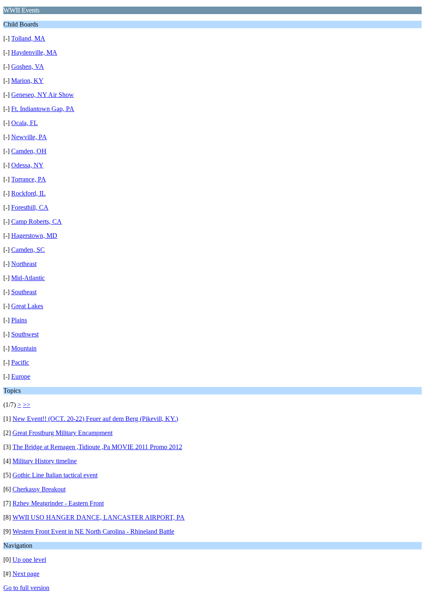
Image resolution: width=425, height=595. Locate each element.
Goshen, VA (27, 66)
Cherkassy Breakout (39, 489)
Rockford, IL (28, 193)
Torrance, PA (28, 179)
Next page (25, 573)
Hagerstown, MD (34, 235)
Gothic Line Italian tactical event (55, 475)
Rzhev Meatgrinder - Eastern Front (58, 503)
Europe (20, 376)
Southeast (24, 291)
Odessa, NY (27, 165)
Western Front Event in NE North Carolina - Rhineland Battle (93, 531)
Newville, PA (29, 136)
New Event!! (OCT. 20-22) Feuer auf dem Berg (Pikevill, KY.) (95, 418)
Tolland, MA (28, 38)
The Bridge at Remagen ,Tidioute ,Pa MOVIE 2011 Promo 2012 (97, 446)
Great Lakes (27, 306)
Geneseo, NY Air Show (42, 94)
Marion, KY (27, 80)
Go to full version (26, 587)
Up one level (29, 559)
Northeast (24, 263)
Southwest (25, 334)
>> (26, 404)
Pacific (20, 362)
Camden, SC (28, 249)
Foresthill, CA (30, 207)
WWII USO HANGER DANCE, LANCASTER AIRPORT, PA (98, 517)
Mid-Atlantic (28, 277)
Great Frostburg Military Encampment (62, 432)
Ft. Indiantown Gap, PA (42, 108)
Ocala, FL (24, 122)
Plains (19, 320)
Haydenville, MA (34, 52)
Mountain (24, 348)
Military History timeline (44, 460)
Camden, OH (28, 151)
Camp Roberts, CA (36, 221)
